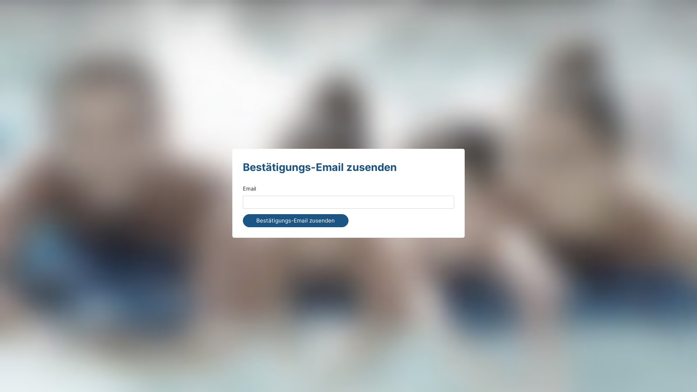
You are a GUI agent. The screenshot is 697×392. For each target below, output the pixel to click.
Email (249, 188)
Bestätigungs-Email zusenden (295, 220)
